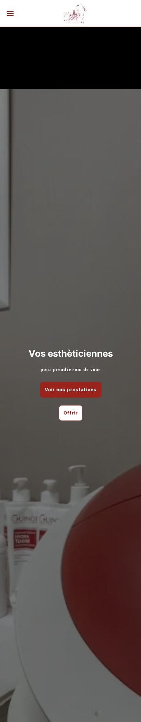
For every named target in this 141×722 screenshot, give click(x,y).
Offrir (71, 413)
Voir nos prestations (71, 389)
